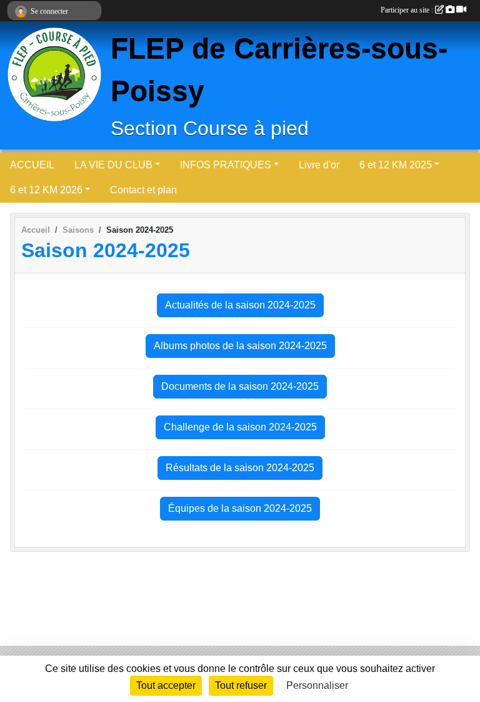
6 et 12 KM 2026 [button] (46, 190)
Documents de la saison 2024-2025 (240, 386)
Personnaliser (317, 685)
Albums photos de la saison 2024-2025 (240, 345)
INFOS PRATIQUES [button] (225, 165)
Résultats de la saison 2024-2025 (240, 467)
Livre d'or (319, 165)
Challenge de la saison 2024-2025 (240, 427)
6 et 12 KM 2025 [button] (395, 165)
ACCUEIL (32, 165)
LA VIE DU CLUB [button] (113, 165)
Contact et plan (143, 190)
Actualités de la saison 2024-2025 (240, 305)
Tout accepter (166, 685)
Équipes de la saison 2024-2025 (240, 508)
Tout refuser (241, 685)
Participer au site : (408, 10)
